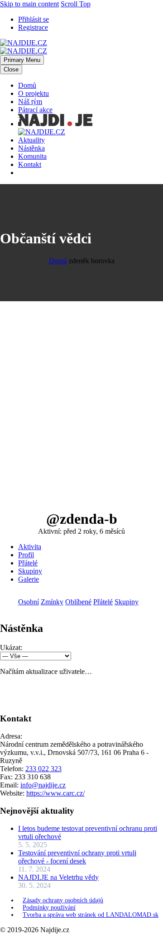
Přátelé (28, 563)
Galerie (28, 579)
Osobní (28, 602)
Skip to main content (29, 4)
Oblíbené (78, 602)
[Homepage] (23, 47)
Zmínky (52, 602)
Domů (27, 85)
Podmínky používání (49, 907)
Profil (26, 555)
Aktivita (29, 546)
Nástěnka (31, 148)
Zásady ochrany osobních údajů (63, 900)
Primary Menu (22, 60)
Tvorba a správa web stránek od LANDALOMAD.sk (90, 914)
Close (11, 69)
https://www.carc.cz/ (55, 793)
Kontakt (29, 164)
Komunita (32, 156)
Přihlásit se (33, 19)
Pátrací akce (35, 110)
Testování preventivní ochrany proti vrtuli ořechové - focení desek (77, 857)
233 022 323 (43, 769)
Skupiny (30, 571)
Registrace (33, 27)
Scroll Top (76, 4)
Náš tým (30, 101)
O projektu (33, 93)
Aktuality (31, 140)
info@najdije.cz (43, 785)
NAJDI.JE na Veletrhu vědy (58, 877)
